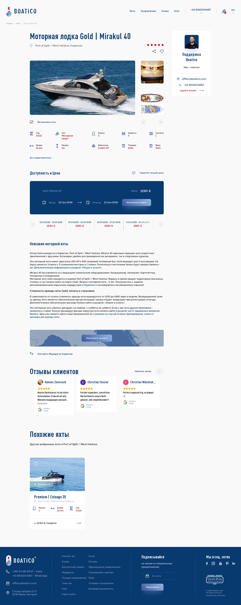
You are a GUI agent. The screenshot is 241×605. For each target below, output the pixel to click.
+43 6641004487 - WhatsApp (29, 575)
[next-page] (161, 122)
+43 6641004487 (201, 9)
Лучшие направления (74, 578)
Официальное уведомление (105, 567)
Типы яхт (67, 583)
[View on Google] (40, 382)
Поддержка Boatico (191, 57)
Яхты (132, 11)
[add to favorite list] (36, 463)
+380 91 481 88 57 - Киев (27, 571)
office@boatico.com (194, 78)
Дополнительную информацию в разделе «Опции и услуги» (68, 267)
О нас (92, 556)
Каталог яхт (68, 556)
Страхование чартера (101, 572)
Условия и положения (101, 583)
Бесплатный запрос (73, 567)
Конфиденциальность (101, 588)
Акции (165, 11)
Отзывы (93, 561)
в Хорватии (88, 285)
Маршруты (68, 572)
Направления (148, 11)
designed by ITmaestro (215, 596)
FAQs (91, 578)
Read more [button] (128, 403)
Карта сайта (69, 594)
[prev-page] (143, 122)
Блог (177, 11)
